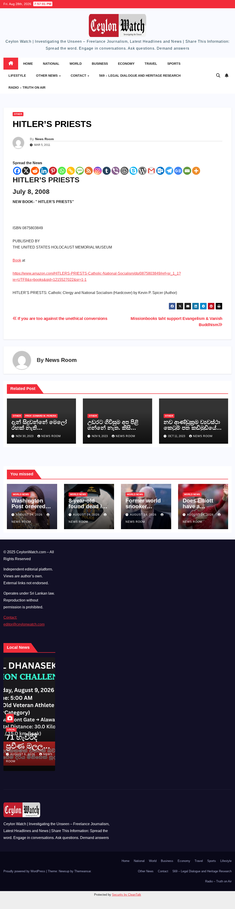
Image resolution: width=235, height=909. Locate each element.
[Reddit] (35, 171)
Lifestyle (17, 75)
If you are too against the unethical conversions (62, 318)
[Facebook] (17, 171)
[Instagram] (98, 171)
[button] (218, 75)
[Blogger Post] (124, 171)
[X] (26, 171)
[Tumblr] (107, 171)
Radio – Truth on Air (26, 87)
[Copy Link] (71, 171)
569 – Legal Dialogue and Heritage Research (140, 75)
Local (52, 729)
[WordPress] (142, 171)
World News (21, 494)
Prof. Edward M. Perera (40, 416)
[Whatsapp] (62, 171)
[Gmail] (151, 171)
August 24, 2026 (29, 514)
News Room (44, 139)
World (76, 63)
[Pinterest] (53, 171)
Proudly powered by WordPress (24, 871)
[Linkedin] (44, 171)
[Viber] (116, 171)
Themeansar (82, 871)
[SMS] (80, 171)
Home (28, 63)
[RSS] (89, 171)
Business (100, 63)
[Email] (187, 171)
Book (17, 260)
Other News (47, 75)
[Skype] (133, 171)
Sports (173, 63)
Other (18, 114)
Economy (126, 63)
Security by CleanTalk (126, 894)
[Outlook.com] (160, 171)
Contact (79, 75)
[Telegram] (169, 171)
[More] (196, 171)
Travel (151, 63)
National (51, 63)
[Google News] (178, 171)
